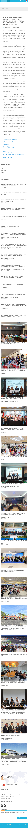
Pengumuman (4, 168)
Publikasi (2, 172)
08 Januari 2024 (16, 27)
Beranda (2, 10)
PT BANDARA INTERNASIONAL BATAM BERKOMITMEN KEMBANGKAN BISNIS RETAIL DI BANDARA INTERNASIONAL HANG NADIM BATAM (13, 21)
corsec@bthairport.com (10, 156)
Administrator (7, 27)
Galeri (2, 174)
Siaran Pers (8, 10)
